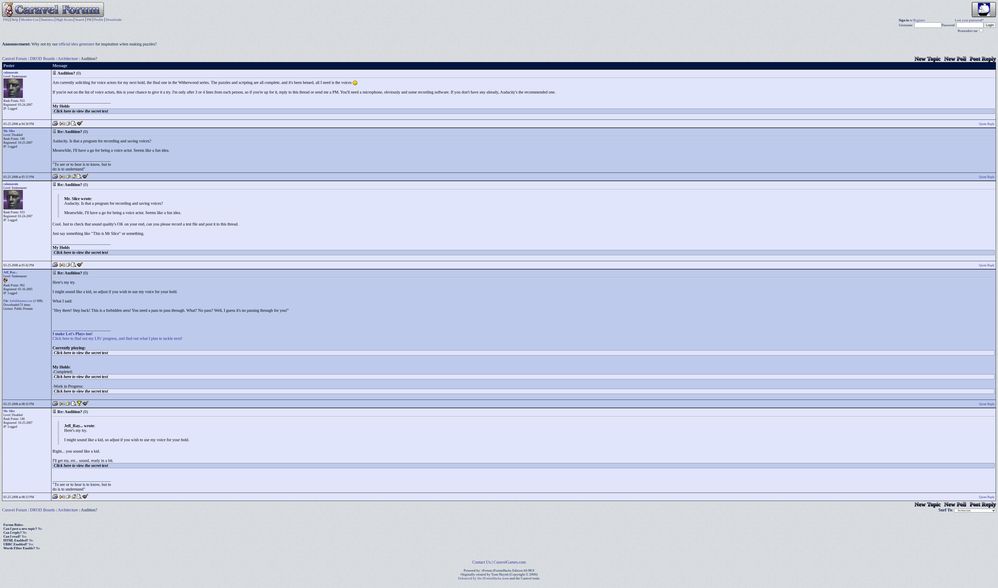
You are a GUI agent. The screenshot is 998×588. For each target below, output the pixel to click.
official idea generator (76, 44)
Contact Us (481, 562)
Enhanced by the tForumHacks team (483, 578)
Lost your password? (969, 20)
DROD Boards (42, 58)
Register (919, 20)
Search (79, 20)
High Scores (64, 20)
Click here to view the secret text (81, 111)
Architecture (68, 58)
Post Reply (983, 58)
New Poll (955, 58)
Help (15, 20)
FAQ (6, 20)
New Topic (928, 58)
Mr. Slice (9, 131)
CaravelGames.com (510, 562)
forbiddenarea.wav (21, 301)
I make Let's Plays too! (72, 334)
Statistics (47, 20)
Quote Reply (987, 124)
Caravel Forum (14, 58)
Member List (30, 20)
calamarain (10, 72)
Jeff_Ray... (10, 272)
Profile (98, 20)
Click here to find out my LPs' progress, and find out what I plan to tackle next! (117, 338)
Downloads (114, 20)
